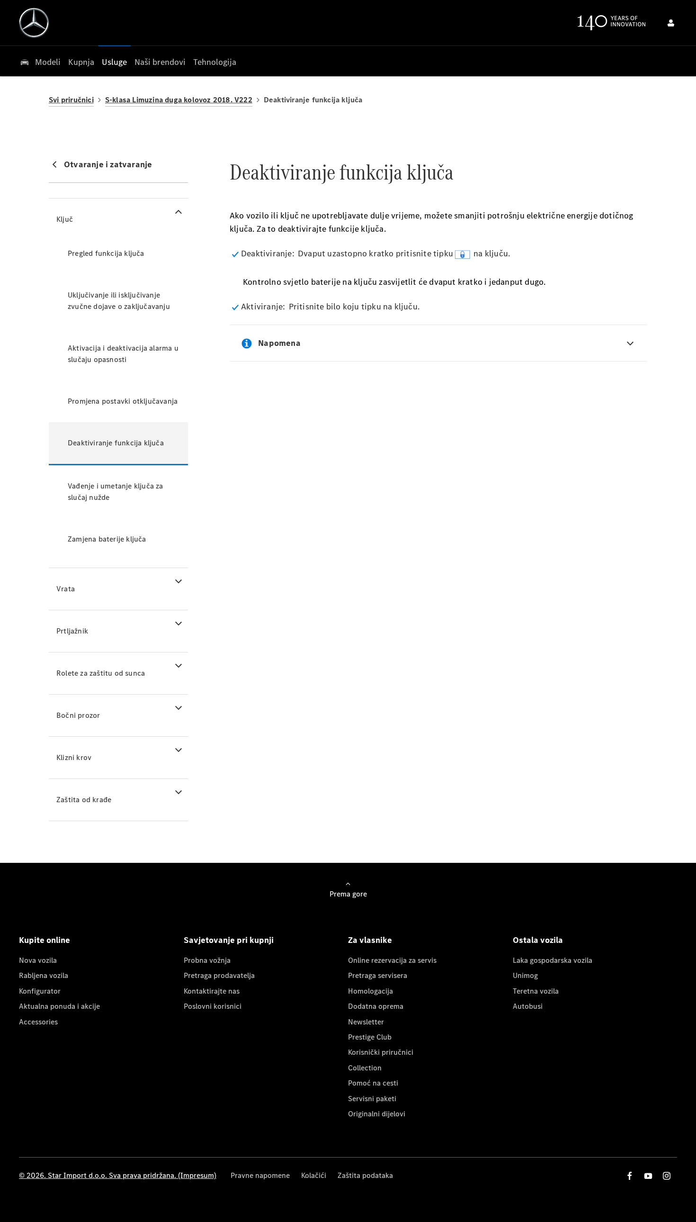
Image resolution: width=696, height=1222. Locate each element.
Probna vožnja (207, 960)
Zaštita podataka (365, 1175)
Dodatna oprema (375, 1006)
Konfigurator (40, 991)
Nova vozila (38, 960)
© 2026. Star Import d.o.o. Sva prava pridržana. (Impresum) (117, 1175)
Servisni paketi (372, 1099)
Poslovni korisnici (212, 1006)
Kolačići (313, 1175)
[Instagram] (666, 1176)
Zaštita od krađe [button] (83, 800)
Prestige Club (370, 1037)
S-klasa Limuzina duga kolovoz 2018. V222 (178, 100)
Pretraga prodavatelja (219, 975)
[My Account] (671, 22)
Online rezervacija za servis (392, 960)
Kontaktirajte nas (212, 991)
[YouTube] (648, 1176)
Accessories (38, 1022)
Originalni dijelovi (376, 1114)
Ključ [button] (64, 219)
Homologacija (370, 991)
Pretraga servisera (377, 975)
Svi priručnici (71, 100)
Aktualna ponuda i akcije (59, 1006)
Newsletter (366, 1022)
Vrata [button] (65, 589)
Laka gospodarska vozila (552, 960)
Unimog (525, 975)
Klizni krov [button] (73, 757)
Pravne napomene (260, 1175)
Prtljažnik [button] (72, 631)
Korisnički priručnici (380, 1052)
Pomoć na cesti (373, 1083)
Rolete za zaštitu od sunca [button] (100, 673)
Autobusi (528, 1006)
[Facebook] (629, 1176)
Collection (365, 1068)
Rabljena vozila (43, 975)
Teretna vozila (536, 991)
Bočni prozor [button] (78, 715)
